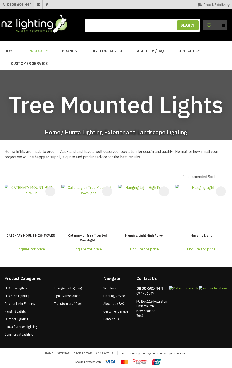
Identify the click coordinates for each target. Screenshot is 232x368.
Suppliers (109, 288)
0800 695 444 (19, 4)
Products (38, 50)
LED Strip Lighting (17, 296)
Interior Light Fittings (20, 304)
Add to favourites (50, 191)
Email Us (38, 4)
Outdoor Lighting (17, 319)
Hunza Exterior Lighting (21, 327)
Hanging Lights (15, 311)
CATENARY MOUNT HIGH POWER (31, 235)
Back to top (83, 353)
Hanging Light (201, 235)
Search (188, 25)
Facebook (46, 4)
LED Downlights (16, 288)
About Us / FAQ (113, 304)
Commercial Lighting (19, 335)
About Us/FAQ (150, 50)
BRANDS (69, 50)
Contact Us (189, 50)
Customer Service (29, 63)
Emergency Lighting (68, 288)
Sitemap (63, 353)
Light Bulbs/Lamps (67, 296)
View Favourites (209, 25)
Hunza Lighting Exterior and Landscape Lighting (126, 132)
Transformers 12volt (68, 304)
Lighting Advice (106, 50)
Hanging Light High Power (144, 235)
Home (10, 50)
